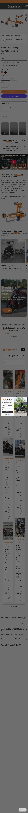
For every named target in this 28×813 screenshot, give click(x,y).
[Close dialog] (26, 398)
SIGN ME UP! (7, 411)
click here (9, 414)
